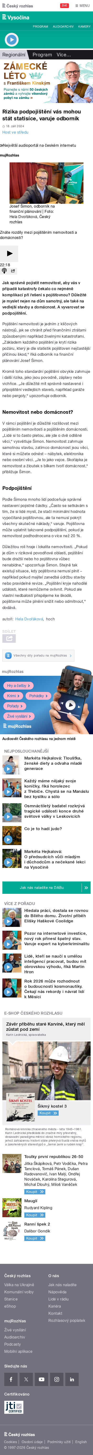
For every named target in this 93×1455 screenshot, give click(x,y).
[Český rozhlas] (17, 5)
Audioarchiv (63, 26)
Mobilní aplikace (18, 1351)
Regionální (14, 55)
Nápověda (57, 1292)
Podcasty (12, 1344)
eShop (10, 1306)
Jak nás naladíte (62, 1285)
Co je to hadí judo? (43, 828)
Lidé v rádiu (58, 1299)
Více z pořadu (19, 903)
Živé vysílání (17, 716)
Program (40, 26)
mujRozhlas (13, 671)
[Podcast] (4, 271)
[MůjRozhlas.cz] (9, 156)
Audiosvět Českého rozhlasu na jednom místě (39, 739)
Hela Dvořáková (23, 216)
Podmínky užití (59, 1442)
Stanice (11, 1299)
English (81, 1442)
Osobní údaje (32, 1442)
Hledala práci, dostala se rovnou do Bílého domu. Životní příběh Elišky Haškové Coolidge (56, 915)
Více (64, 55)
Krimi (11, 696)
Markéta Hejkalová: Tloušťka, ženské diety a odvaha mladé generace (53, 763)
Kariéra (54, 1306)
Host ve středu (15, 132)
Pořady (13, 706)
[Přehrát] (9, 254)
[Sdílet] (13, 271)
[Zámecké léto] (46, 81)
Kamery (84, 26)
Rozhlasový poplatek (66, 1320)
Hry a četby (16, 685)
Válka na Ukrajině (19, 1285)
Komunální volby (19, 1292)
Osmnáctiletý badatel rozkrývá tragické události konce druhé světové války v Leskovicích (54, 811)
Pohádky (36, 696)
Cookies (10, 1442)
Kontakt (55, 1313)
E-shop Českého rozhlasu (33, 1013)
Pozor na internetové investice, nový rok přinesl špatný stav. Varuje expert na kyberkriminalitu (57, 938)
